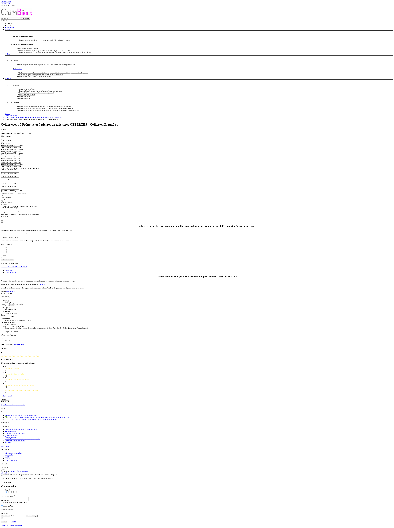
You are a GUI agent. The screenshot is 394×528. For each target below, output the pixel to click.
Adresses (8, 458)
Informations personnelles (13, 453)
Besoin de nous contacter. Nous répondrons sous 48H (22, 439)
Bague (7, 29)
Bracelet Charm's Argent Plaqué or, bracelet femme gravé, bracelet (40, 91)
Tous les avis (19, 344)
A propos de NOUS (11, 435)
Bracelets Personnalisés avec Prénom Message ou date (36, 93)
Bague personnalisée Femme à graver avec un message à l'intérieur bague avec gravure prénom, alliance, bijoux (55, 52)
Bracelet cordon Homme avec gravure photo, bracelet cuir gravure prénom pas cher (46, 108)
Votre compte (5, 446)
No (8, 510)
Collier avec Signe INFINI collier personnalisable (35, 76)
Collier (7, 54)
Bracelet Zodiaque (25, 96)
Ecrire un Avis (6, 396)
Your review (5, 500)
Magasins (8, 442)
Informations (5, 473)
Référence (4, 293)
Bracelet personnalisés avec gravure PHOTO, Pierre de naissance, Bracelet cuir (45, 106)
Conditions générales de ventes (15, 433)
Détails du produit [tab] (11, 272)
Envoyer (4, 522)
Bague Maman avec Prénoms (28, 48)
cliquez (42, 284)
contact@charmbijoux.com (19, 471)
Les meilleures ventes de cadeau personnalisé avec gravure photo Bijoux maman (31, 419)
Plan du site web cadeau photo (15, 441)
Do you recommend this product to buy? (14, 502)
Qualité (7, 490)
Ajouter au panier (7, 260)
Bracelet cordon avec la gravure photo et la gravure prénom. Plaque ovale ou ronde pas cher (49, 110)
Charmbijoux (10, 291)
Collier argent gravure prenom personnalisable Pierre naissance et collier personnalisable (47, 64)
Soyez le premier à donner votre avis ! (13, 405)
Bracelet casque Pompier (27, 95)
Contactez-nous (6, 2)
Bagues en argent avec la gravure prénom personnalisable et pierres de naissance (45, 40)
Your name (5, 513)
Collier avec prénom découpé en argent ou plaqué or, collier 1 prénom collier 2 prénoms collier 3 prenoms (53, 73)
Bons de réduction (11, 460)
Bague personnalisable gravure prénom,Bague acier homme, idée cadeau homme (45, 50)
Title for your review (8, 496)
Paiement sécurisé (10, 437)
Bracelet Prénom (24, 98)
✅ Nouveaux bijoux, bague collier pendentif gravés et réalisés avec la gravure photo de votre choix (37, 417)
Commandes (9, 455)
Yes (8, 506)
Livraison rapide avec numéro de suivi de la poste (21, 429)
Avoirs (7, 457)
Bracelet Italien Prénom (26, 89)
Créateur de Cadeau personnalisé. (11, 525)
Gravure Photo (10, 27)
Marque (3, 291)
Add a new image (31, 516)
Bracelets (8, 78)
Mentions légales (10, 431)
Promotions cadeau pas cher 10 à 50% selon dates (21, 415)
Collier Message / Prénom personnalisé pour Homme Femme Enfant (41, 75)
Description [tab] (8, 270)
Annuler (13, 522)
